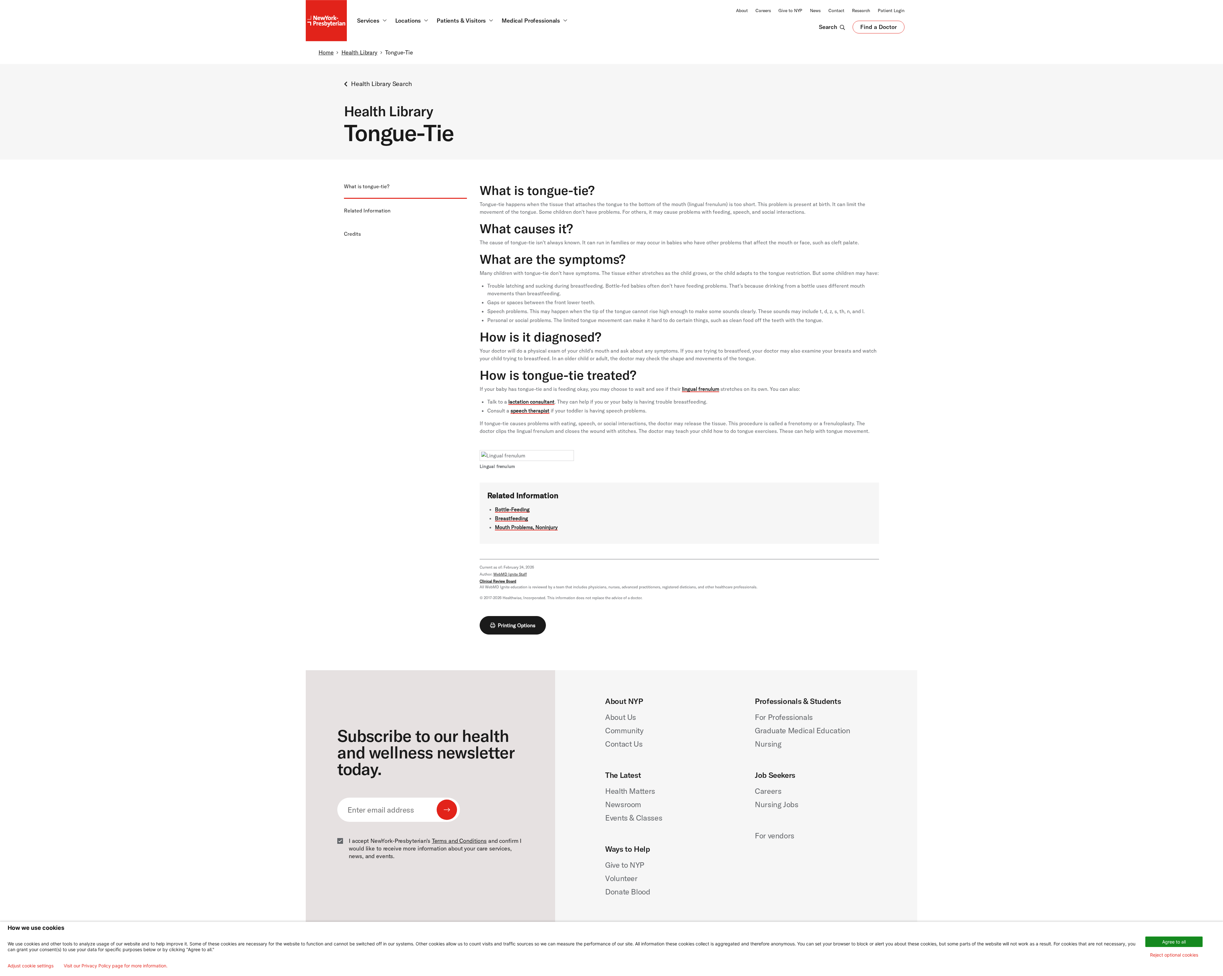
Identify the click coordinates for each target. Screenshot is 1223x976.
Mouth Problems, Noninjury (526, 527)
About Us (620, 717)
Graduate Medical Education (802, 730)
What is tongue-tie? (366, 186)
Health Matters (630, 791)
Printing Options (516, 625)
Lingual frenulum (497, 466)
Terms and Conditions (459, 840)
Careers (763, 10)
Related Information (367, 210)
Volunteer (621, 878)
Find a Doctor (878, 28)
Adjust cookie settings (31, 965)
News (815, 10)
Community (624, 730)
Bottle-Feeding (512, 509)
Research (861, 10)
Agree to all (1174, 941)
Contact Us (623, 744)
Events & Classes (633, 817)
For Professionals (784, 717)
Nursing (768, 744)
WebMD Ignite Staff (510, 574)
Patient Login (891, 10)
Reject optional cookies (1174, 955)
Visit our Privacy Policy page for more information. (116, 965)
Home (325, 52)
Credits (352, 234)
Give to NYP (790, 10)
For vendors (774, 835)
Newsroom (623, 804)
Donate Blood (627, 891)
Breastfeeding (511, 518)
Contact (836, 10)
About (742, 10)
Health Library (359, 52)
